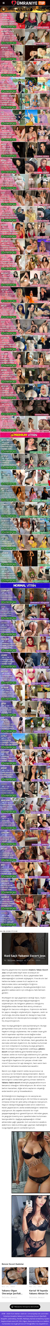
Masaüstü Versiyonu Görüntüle (26, 1307)
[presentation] (44, 1283)
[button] (3, 3)
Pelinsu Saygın (15, 960)
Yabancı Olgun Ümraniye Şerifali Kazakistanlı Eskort (12, 1292)
